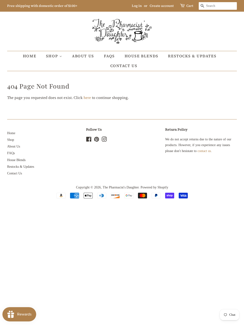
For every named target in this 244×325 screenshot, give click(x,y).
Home (29, 56)
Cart (189, 5)
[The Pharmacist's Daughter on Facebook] (89, 140)
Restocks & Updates (192, 56)
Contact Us (123, 65)
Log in (137, 5)
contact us (204, 151)
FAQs (109, 56)
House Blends (141, 56)
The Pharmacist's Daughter (121, 187)
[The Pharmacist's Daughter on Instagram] (104, 140)
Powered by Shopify (154, 187)
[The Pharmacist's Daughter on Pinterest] (96, 140)
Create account (162, 5)
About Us (83, 56)
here (87, 97)
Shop (52, 56)
